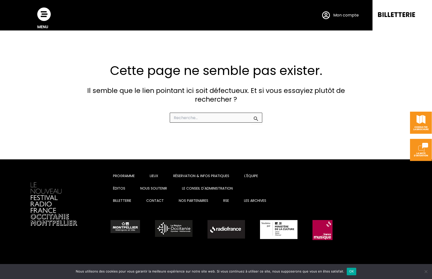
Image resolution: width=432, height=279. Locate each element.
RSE (226, 200)
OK (351, 271)
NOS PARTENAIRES (193, 200)
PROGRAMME (124, 175)
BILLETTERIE (396, 14)
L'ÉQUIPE (251, 175)
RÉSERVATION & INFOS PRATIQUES (201, 175)
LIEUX (154, 175)
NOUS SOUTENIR (153, 188)
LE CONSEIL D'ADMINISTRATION (207, 188)
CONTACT (155, 200)
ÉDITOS (119, 188)
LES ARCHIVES (255, 200)
